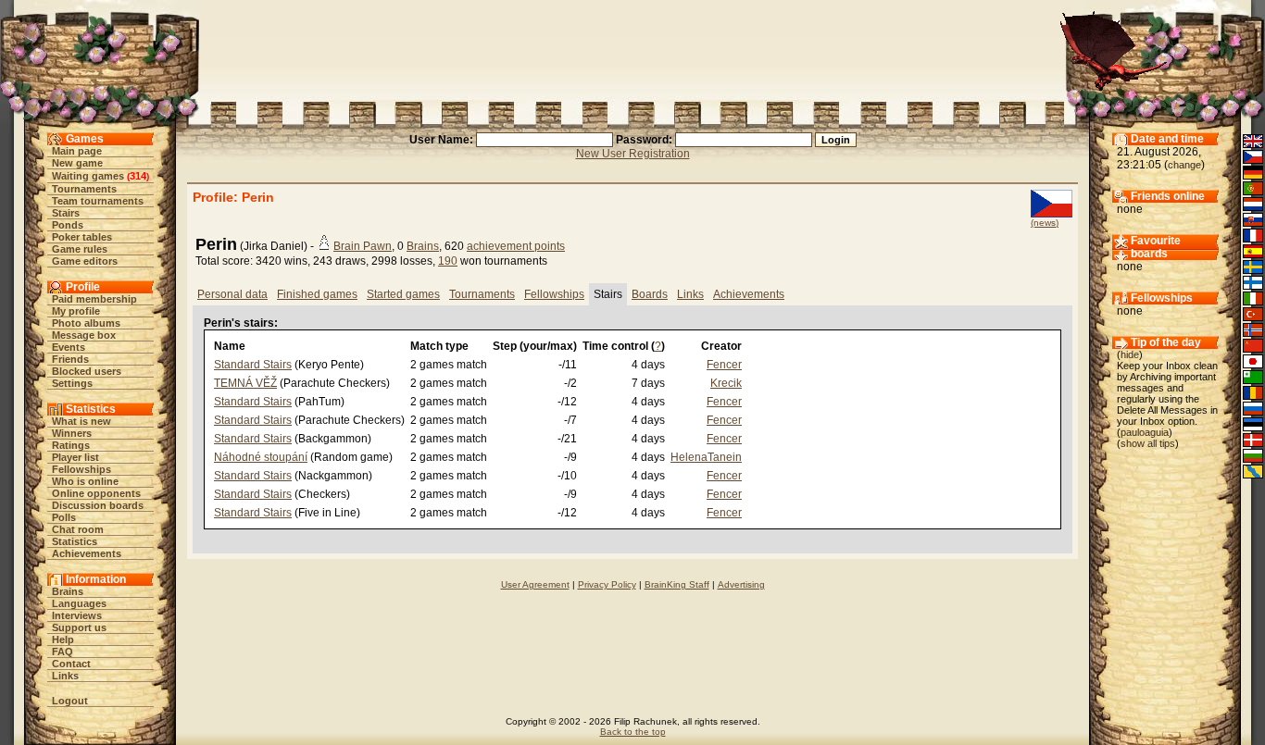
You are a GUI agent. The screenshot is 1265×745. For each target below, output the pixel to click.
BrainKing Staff (677, 584)
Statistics (74, 541)
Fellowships (81, 469)
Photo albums (86, 323)
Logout (70, 700)
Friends (70, 359)
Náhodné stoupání (260, 457)
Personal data (232, 294)
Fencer (724, 364)
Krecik (726, 383)
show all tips (1148, 443)
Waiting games (88, 175)
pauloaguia (1145, 432)
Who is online (85, 481)
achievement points (516, 246)
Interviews (77, 615)
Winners (72, 433)
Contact (71, 663)
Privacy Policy (607, 584)
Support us (79, 627)
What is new (81, 421)
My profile (76, 311)
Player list (75, 457)
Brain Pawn (362, 246)
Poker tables (82, 236)
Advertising (741, 584)
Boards (650, 294)
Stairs (66, 212)
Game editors (85, 261)
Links (65, 675)
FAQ (62, 651)
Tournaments (84, 188)
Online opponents (96, 493)
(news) (1044, 222)
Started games (403, 294)
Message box (84, 335)
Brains (67, 591)
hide (1130, 354)
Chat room (78, 529)
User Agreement (535, 584)
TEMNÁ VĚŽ (245, 383)
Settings (72, 383)
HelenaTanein (706, 457)
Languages (79, 603)
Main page (77, 150)
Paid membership (94, 298)
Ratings (71, 445)
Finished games (317, 294)
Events (68, 347)
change (1184, 164)
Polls (64, 517)
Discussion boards (98, 505)
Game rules (79, 249)
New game (77, 162)
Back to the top (633, 731)
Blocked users (86, 371)
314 (138, 175)
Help (63, 639)
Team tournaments (98, 200)
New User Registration (633, 153)
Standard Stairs (253, 364)
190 (447, 261)
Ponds (67, 224)
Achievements (86, 553)
